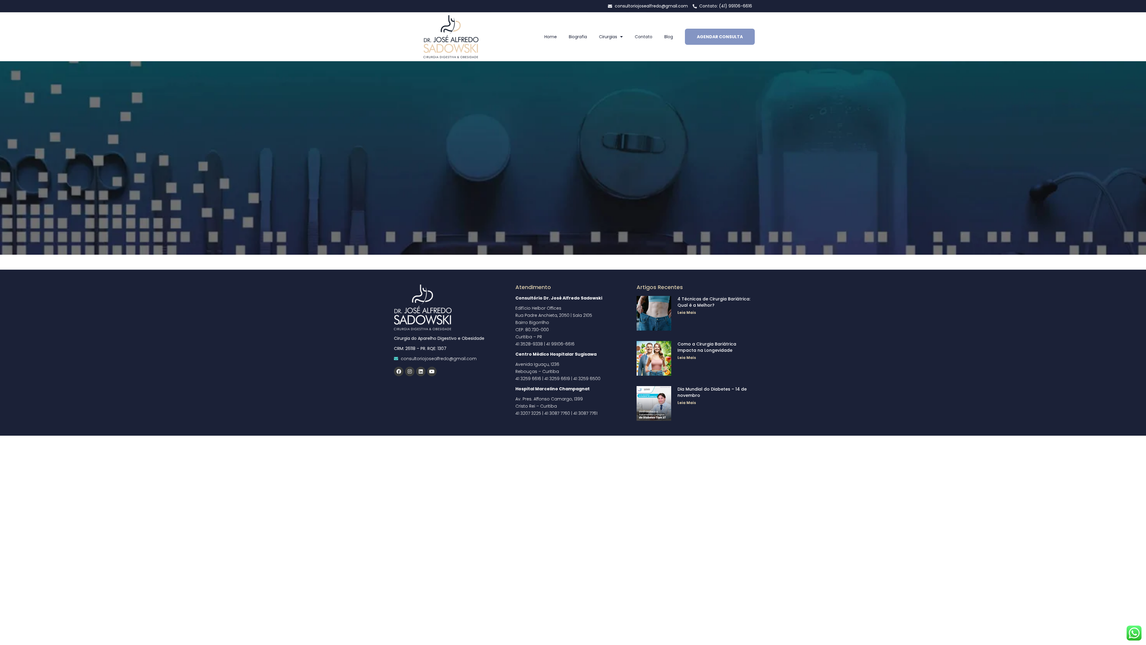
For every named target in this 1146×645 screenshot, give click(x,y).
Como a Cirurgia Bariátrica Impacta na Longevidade (706, 347)
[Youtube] (432, 371)
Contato (643, 37)
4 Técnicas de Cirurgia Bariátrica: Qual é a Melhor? (713, 302)
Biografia (578, 37)
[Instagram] (410, 371)
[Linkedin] (421, 371)
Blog (668, 37)
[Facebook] (398, 371)
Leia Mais (686, 312)
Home (550, 37)
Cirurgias (608, 37)
